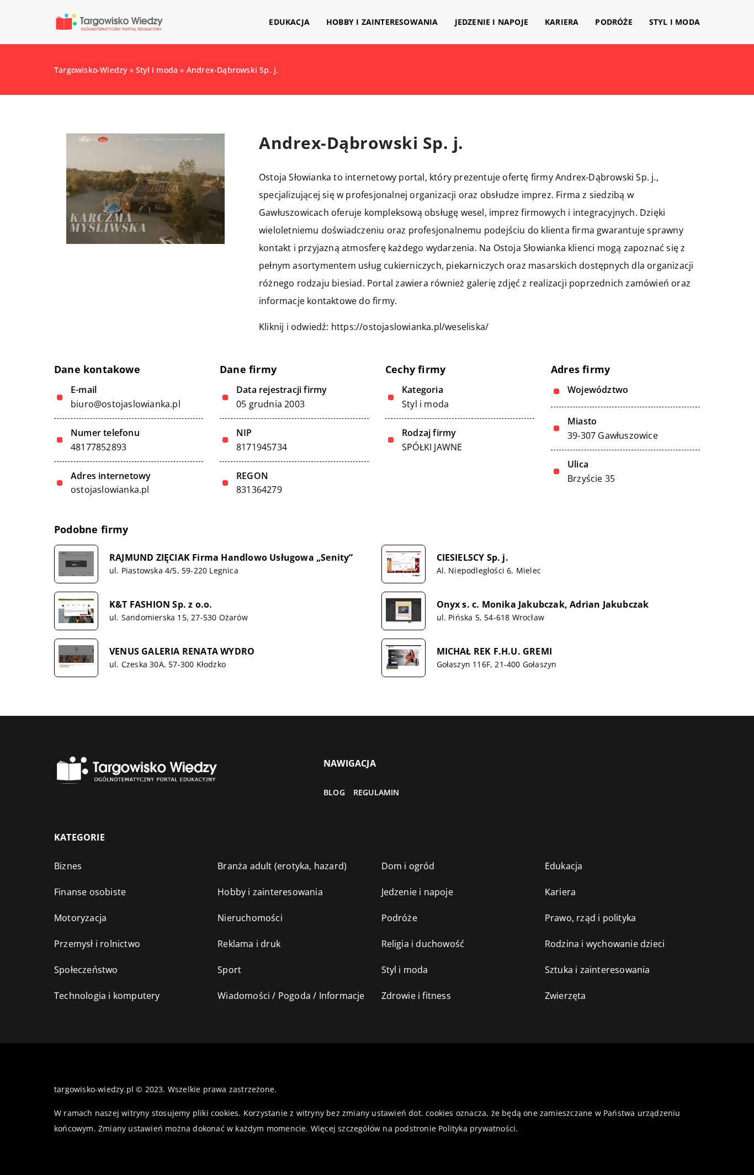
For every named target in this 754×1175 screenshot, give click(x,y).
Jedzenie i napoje (491, 22)
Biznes (68, 866)
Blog (334, 792)
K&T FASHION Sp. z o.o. (160, 604)
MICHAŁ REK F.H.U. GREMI (495, 651)
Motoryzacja (80, 918)
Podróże (613, 22)
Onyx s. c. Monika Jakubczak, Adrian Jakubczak (543, 604)
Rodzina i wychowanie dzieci (605, 944)
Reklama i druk (248, 944)
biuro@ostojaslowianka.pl (125, 404)
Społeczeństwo (86, 970)
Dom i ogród (408, 866)
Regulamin (376, 792)
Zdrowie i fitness (416, 996)
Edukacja (289, 22)
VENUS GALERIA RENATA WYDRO (181, 651)
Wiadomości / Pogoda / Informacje (290, 996)
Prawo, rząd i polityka (590, 918)
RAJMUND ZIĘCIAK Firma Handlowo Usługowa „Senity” (231, 557)
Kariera (561, 22)
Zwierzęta (565, 996)
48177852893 (98, 447)
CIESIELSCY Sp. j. (472, 557)
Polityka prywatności (477, 1128)
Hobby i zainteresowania (382, 22)
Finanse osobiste (90, 892)
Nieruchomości (250, 918)
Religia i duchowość (423, 944)
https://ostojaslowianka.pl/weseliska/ (409, 327)
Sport (229, 970)
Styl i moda (674, 22)
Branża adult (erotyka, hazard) (282, 866)
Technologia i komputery (107, 996)
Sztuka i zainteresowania (597, 970)
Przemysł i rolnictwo (97, 944)
